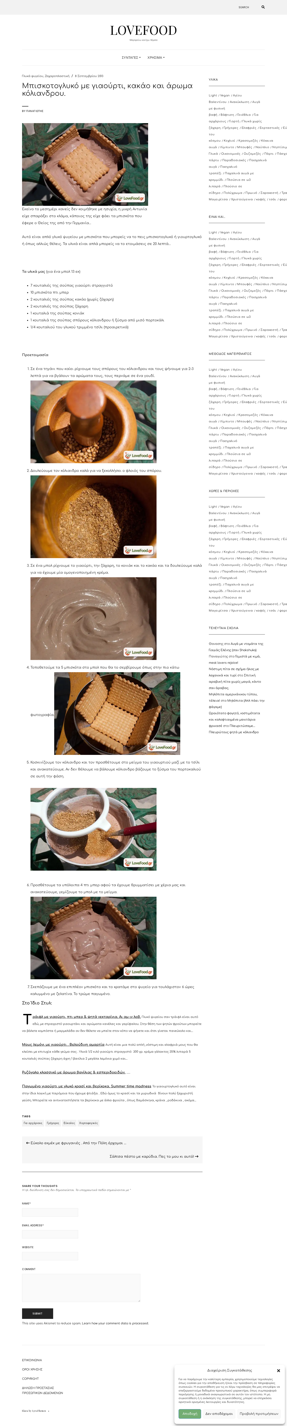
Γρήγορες (53, 1123)
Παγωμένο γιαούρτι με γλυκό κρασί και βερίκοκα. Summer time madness (86, 1086)
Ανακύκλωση (239, 102)
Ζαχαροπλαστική (57, 76)
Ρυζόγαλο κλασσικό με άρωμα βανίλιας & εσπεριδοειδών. (73, 1072)
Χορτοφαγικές (88, 1123)
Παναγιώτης (34, 111)
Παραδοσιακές (234, 160)
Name (26, 1203)
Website (27, 1247)
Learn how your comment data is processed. (115, 1323)
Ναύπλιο (262, 147)
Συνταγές (130, 57)
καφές (261, 199)
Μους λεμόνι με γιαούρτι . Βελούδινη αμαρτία (63, 1045)
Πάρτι (269, 153)
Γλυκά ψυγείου (32, 76)
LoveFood (143, 29)
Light (213, 95)
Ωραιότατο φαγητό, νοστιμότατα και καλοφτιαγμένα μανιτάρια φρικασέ (234, 720)
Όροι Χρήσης (32, 1369)
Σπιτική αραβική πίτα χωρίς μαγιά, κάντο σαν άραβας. (235, 682)
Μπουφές (244, 147)
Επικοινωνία (32, 1360)
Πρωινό (251, 193)
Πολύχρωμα (233, 193)
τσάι (272, 199)
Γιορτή (234, 121)
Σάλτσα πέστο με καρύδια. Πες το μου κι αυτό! (152, 1157)
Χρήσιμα (155, 57)
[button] (278, 1371)
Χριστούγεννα (242, 199)
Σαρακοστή (269, 193)
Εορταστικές (270, 127)
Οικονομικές (231, 153)
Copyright (30, 1378)
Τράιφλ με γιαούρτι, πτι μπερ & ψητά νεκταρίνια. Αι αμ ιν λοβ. (87, 1017)
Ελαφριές (249, 127)
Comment (29, 1269)
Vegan (225, 95)
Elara (25, 1410)
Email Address (33, 1225)
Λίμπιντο (227, 147)
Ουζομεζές (252, 153)
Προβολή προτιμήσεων (259, 1414)
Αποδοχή (190, 1414)
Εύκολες (69, 1123)
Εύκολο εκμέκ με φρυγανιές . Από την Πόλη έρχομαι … (78, 1143)
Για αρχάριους (33, 1123)
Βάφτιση (227, 114)
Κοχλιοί (229, 140)
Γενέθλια (244, 114)
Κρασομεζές (248, 140)
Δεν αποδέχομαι (219, 1414)
